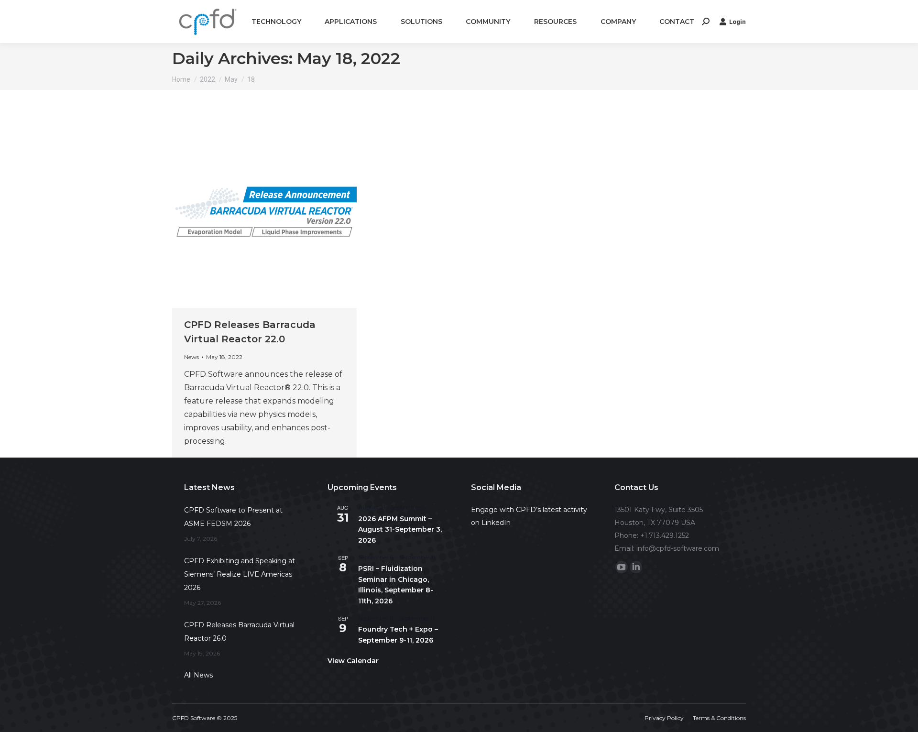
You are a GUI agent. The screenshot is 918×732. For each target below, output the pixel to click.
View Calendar (353, 660)
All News (198, 675)
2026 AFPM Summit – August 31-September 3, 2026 (400, 529)
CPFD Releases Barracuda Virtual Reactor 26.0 (239, 632)
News (191, 357)
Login (737, 21)
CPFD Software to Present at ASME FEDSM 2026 (233, 517)
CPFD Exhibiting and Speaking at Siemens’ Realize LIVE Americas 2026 (239, 574)
